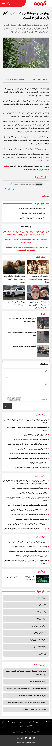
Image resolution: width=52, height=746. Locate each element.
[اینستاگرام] (30, 738)
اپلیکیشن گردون (18, 732)
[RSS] (22, 738)
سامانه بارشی (40, 177)
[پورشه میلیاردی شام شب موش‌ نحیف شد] (14, 292)
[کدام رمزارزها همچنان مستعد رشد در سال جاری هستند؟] (42, 579)
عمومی (38, 75)
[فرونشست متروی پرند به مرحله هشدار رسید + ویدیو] (43, 337)
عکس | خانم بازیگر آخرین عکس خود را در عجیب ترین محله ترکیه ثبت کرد (39, 304)
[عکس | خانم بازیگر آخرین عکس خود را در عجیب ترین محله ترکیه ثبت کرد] (38, 292)
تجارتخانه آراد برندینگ (39, 647)
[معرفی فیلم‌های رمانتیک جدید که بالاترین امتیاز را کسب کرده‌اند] (14, 267)
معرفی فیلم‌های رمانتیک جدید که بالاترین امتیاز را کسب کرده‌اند (14, 279)
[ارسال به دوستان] (34, 79)
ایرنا (43, 196)
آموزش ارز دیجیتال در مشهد (37, 626)
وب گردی (22, 726)
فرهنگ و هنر (6, 722)
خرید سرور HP (41, 619)
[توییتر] (26, 738)
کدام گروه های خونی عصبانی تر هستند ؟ (32, 695)
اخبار (37, 722)
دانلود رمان (42, 605)
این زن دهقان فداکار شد (38, 681)
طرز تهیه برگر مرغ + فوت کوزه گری (34, 709)
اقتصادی (31, 722)
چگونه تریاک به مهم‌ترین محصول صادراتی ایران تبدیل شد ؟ (39, 279)
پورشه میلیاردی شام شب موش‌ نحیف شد (16, 303)
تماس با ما (35, 732)
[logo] (39, 3)
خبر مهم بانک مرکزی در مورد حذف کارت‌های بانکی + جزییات (26, 688)
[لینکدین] (18, 738)
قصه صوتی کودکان (40, 633)
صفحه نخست (45, 722)
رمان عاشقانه (42, 598)
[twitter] (9, 189)
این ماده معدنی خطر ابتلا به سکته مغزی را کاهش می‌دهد (27, 702)
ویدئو (13, 722)
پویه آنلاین (42, 653)
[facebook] (5, 189)
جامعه (45, 75)
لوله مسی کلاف (41, 612)
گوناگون (29, 726)
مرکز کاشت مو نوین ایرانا (38, 640)
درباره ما (27, 732)
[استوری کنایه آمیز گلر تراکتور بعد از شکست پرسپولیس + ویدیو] (43, 323)
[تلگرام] (34, 738)
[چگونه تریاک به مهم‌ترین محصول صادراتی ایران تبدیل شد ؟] (38, 267)
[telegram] (13, 189)
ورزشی (19, 722)
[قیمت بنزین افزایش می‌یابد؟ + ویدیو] (43, 351)
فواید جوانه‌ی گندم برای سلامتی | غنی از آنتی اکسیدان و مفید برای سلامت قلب (26, 673)
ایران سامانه (20, 742)
